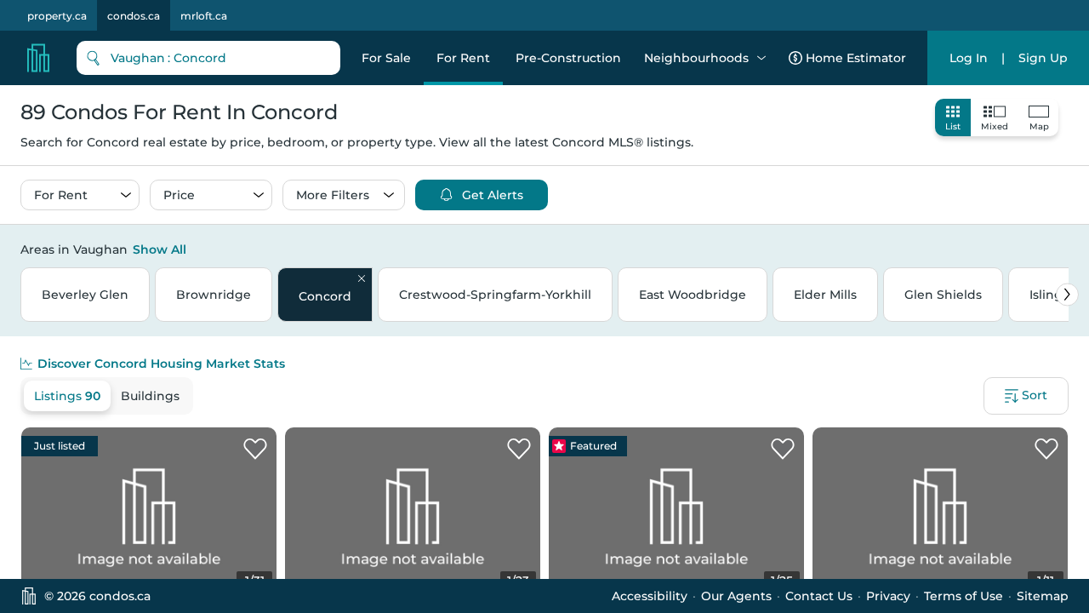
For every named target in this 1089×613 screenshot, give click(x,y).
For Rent (463, 58)
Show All (159, 249)
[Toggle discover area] (1066, 248)
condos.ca (133, 15)
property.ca (57, 15)
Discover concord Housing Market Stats (161, 363)
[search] (208, 58)
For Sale (386, 58)
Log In (968, 58)
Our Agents (736, 596)
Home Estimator (856, 58)
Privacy (888, 596)
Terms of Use (963, 596)
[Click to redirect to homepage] (38, 58)
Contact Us (818, 596)
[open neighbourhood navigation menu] (761, 58)
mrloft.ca (203, 15)
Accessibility (649, 596)
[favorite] (255, 449)
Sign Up (1043, 58)
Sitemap (1043, 596)
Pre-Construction (568, 58)
